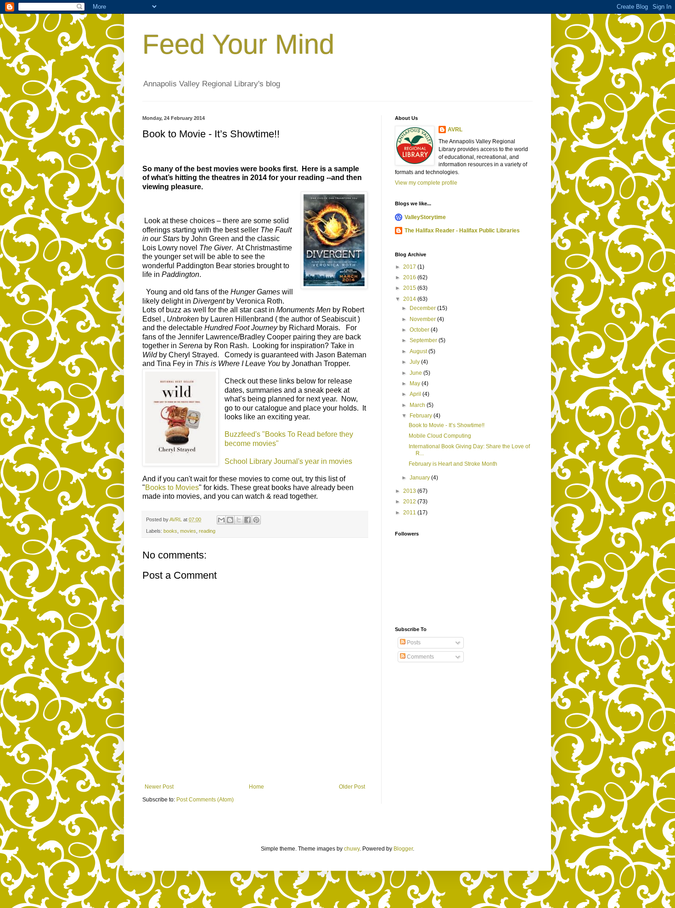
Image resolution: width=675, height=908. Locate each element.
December (423, 308)
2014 (410, 299)
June (416, 373)
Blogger (403, 849)
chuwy (352, 849)
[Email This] (221, 519)
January (420, 477)
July (415, 362)
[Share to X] (238, 519)
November (423, 319)
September (424, 340)
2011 (410, 512)
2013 (410, 491)
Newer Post (159, 787)
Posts (413, 642)
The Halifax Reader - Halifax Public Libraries (462, 230)
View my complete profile (426, 183)
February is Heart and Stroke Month (453, 464)
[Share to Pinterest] (256, 519)
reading (207, 531)
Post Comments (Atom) (205, 799)
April (416, 394)
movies (188, 531)
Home (256, 787)
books (170, 531)
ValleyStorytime (425, 217)
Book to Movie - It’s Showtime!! (446, 425)
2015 (410, 288)
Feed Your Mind (238, 44)
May (416, 383)
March (418, 405)
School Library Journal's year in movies (289, 461)
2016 (410, 277)
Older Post (352, 787)
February (421, 415)
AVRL (455, 129)
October (420, 330)
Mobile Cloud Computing (440, 436)
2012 (410, 501)
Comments (419, 657)
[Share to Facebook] (247, 519)
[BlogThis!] (230, 519)
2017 (410, 267)
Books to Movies (172, 487)
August (419, 351)
